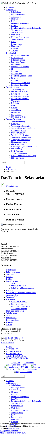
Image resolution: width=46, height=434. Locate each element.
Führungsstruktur (18, 14)
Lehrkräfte (15, 103)
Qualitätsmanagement (20, 23)
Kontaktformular (13, 186)
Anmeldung (16, 110)
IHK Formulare (17, 151)
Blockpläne (15, 124)
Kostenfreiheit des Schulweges (23, 156)
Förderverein (16, 44)
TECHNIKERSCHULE (16, 356)
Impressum (15, 362)
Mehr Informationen (8, 433)
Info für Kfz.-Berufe (19, 92)
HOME (9, 347)
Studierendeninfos (18, 304)
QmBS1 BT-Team (18, 286)
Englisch (14, 80)
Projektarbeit (16, 114)
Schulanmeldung (18, 121)
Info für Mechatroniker (20, 96)
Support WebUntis (18, 133)
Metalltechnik (16, 73)
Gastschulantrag (17, 144)
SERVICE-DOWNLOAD (17, 358)
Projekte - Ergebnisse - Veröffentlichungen (20, 307)
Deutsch (14, 78)
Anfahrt (14, 51)
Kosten (14, 108)
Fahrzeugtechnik (18, 60)
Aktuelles (10, 7)
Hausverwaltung (18, 46)
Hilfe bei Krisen (17, 158)
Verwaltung (16, 16)
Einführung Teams (18, 130)
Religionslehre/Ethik (19, 85)
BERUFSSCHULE (14, 354)
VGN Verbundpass (19, 153)
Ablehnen (14, 430)
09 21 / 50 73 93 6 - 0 (14, 338)
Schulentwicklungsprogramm (23, 288)
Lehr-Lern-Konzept (19, 302)
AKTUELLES (12, 349)
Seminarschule (17, 32)
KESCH (14, 26)
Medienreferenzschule (20, 37)
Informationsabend (18, 117)
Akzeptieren (5, 430)
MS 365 (24, 367)
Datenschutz (29, 362)
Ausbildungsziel (17, 89)
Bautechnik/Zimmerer (20, 55)
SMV (13, 42)
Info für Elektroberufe (20, 99)
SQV (13, 283)
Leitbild (14, 21)
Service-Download (13, 119)
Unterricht (15, 101)
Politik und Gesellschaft (20, 83)
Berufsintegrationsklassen (21, 76)
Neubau (14, 19)
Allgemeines (11, 10)
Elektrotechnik (17, 57)
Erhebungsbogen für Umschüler (24, 146)
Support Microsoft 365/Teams (23, 128)
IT (12, 69)
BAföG (14, 105)
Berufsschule (11, 53)
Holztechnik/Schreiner (20, 67)
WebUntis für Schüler (20, 135)
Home (8, 167)
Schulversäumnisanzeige (21, 137)
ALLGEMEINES (13, 351)
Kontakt (14, 48)
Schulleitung (16, 12)
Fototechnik (16, 64)
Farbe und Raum (18, 62)
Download (15, 112)
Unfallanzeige (16, 149)
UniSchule (15, 35)
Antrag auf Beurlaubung (21, 140)
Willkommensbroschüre (20, 126)
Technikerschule (12, 87)
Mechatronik (16, 71)
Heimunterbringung (19, 142)
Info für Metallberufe (19, 94)
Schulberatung (17, 39)
